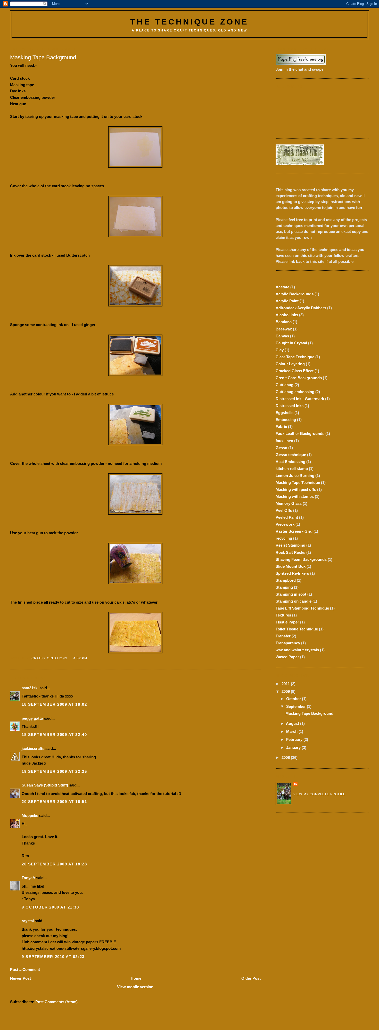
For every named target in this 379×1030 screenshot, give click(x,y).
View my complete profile (319, 794)
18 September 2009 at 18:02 (54, 704)
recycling (284, 538)
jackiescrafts (33, 748)
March (292, 731)
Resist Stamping (290, 545)
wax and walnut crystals (297, 650)
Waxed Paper (287, 657)
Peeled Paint (287, 517)
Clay (280, 350)
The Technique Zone (189, 21)
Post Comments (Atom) (56, 1002)
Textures (283, 615)
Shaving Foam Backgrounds (301, 559)
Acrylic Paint (287, 301)
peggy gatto (32, 718)
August (293, 723)
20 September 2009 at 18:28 (54, 864)
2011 (286, 684)
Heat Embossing (290, 461)
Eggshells (284, 412)
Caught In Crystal (291, 343)
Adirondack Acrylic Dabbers (301, 308)
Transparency (288, 643)
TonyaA (28, 877)
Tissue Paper (287, 622)
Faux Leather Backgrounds (300, 433)
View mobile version (135, 987)
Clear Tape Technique (295, 357)
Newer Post (20, 978)
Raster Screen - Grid (294, 531)
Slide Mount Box (291, 566)
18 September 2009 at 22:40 (54, 734)
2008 (286, 757)
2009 (286, 691)
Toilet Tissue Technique (297, 629)
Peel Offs (284, 510)
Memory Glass (289, 503)
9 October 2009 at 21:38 (50, 907)
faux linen (284, 441)
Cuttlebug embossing (295, 392)
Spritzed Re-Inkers (292, 573)
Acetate (282, 287)
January (294, 747)
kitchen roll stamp (292, 468)
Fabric (281, 426)
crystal (28, 921)
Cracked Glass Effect (295, 371)
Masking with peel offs (296, 489)
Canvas (282, 336)
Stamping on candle (293, 601)
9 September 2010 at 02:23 (53, 956)
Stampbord (286, 580)
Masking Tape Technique (298, 482)
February (294, 739)
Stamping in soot (291, 594)
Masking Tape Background (309, 713)
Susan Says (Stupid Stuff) (45, 785)
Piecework (285, 524)
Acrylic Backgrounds (295, 294)
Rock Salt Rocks (290, 552)
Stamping (284, 587)
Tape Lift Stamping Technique (302, 608)
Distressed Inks (289, 405)
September (296, 706)
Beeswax (284, 329)
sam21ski (30, 688)
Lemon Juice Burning (295, 475)
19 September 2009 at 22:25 (54, 771)
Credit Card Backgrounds (299, 378)
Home (136, 978)
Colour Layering (290, 364)
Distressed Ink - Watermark (300, 398)
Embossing (286, 419)
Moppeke (30, 815)
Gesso (281, 447)
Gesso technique (291, 454)
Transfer (283, 636)
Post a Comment (25, 969)
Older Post (251, 978)
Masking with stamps (295, 496)
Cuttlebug (284, 385)
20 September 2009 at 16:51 (54, 801)
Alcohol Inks (287, 315)
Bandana (284, 322)
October (294, 698)
